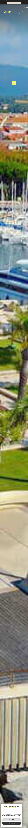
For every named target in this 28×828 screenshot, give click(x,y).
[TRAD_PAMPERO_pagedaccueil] (14, 13)
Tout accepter (11, 823)
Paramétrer (11, 819)
